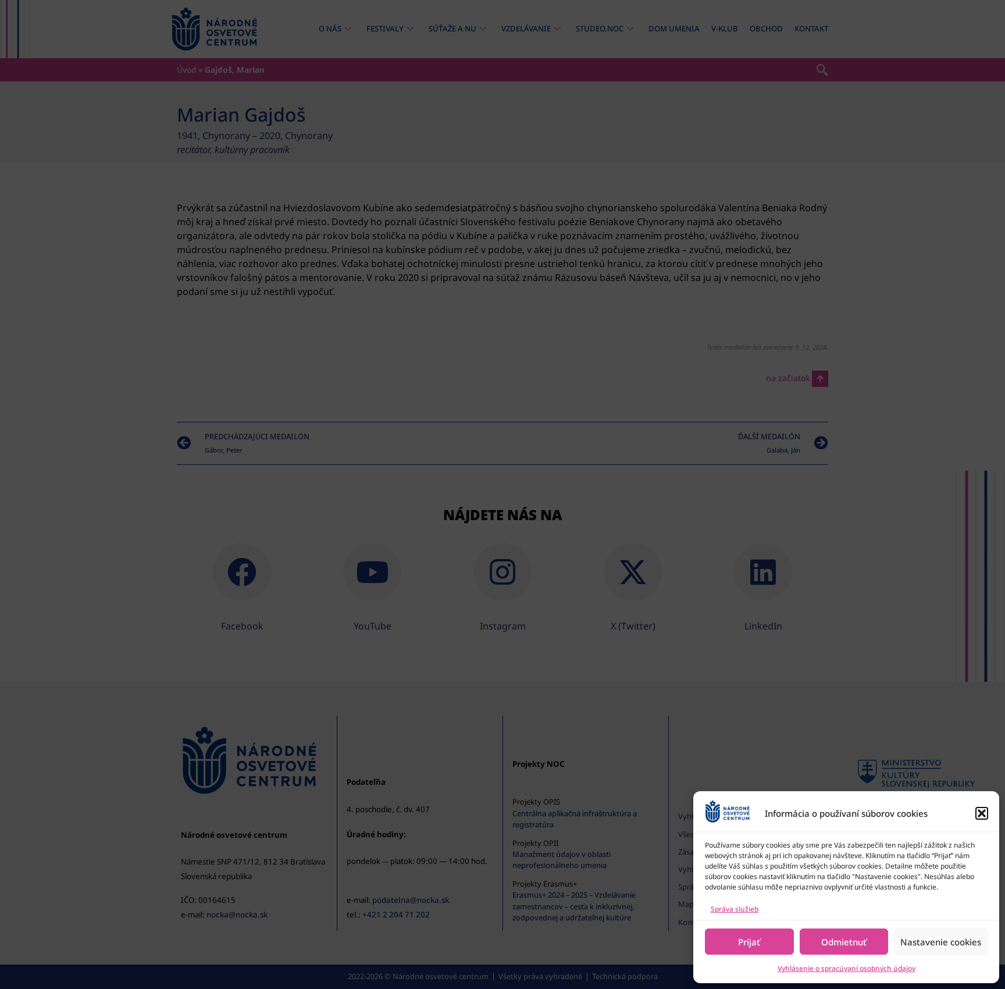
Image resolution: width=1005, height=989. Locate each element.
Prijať (749, 942)
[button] (982, 813)
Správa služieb (734, 909)
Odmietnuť (844, 942)
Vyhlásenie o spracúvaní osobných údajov (846, 968)
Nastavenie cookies (940, 942)
